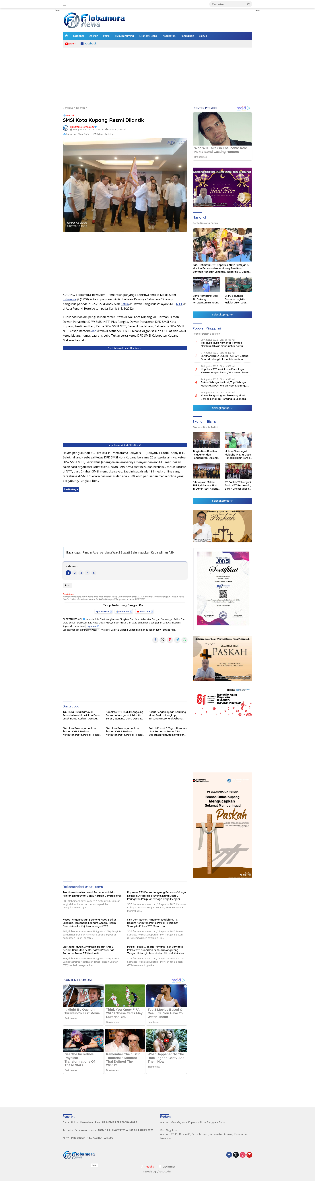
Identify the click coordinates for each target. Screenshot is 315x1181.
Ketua (125, 304)
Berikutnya (71, 489)
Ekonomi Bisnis (148, 36)
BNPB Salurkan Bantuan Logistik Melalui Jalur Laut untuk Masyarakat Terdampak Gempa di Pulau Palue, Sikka (238, 299)
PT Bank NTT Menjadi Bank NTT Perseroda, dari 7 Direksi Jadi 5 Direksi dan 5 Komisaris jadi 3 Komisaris (238, 485)
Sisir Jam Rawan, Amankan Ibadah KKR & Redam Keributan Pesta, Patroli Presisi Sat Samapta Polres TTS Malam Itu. (124, 732)
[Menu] (65, 4)
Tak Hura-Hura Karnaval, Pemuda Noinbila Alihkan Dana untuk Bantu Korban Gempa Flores (81, 715)
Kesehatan (169, 36)
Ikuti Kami (124, 611)
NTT (179, 304)
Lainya (203, 36)
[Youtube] (249, 1155)
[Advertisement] (46, 63)
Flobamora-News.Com (82, 126)
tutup (57, 10)
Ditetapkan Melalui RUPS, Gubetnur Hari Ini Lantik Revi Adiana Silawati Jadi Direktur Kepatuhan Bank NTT (206, 485)
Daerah (93, 36)
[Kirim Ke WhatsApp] (184, 639)
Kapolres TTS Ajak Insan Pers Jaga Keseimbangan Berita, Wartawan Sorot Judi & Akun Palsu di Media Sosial (225, 371)
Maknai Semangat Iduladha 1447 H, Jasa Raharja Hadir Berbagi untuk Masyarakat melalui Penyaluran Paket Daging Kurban (238, 455)
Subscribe (145, 611)
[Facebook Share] (155, 639)
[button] (248, 4)
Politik (106, 36)
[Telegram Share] (177, 639)
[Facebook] (229, 1155)
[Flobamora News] (95, 20)
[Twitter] (236, 1155)
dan (93, 331)
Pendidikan (187, 36)
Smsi (67, 585)
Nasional (78, 36)
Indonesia (69, 299)
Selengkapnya (221, 314)
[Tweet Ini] (162, 639)
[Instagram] (243, 1155)
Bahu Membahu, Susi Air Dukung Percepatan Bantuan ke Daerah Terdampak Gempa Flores (205, 299)
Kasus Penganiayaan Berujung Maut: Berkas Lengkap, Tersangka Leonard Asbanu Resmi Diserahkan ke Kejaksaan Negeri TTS (167, 715)
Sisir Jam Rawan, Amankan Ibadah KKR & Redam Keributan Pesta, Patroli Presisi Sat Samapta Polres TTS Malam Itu (81, 732)
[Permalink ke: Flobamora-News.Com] (66, 128)
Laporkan (104, 611)
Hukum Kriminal (124, 36)
